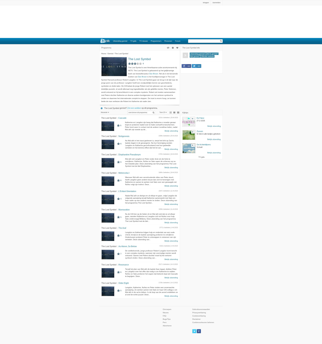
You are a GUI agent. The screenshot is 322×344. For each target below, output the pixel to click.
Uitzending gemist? (197, 54)
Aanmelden (216, 3)
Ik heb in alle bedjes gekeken (208, 134)
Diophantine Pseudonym (129, 154)
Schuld (199, 147)
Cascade (122, 118)
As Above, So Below (127, 246)
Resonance (123, 265)
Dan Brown (153, 74)
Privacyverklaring (199, 313)
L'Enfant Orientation (127, 191)
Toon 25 (162, 112)
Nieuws (166, 313)
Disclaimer (196, 319)
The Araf (122, 228)
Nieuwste (104, 112)
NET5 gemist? (212, 54)
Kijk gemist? (195, 56)
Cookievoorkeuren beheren (203, 322)
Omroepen (167, 309)
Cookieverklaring (199, 316)
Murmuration (124, 209)
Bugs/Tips (167, 319)
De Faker (200, 118)
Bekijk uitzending (171, 131)
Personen (168, 41)
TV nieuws (143, 41)
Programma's (156, 41)
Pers (164, 322)
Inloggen (206, 3)
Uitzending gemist (120, 41)
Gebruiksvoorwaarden (201, 309)
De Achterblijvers (204, 144)
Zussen (200, 131)
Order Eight (123, 283)
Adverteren (167, 326)
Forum (177, 41)
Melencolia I (123, 173)
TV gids (133, 41)
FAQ (164, 316)
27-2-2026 (201, 121)
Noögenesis (123, 136)
